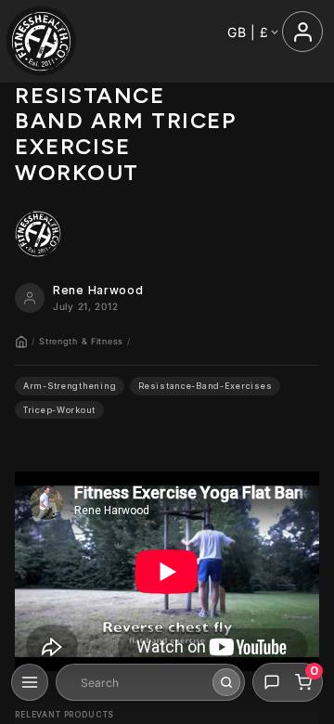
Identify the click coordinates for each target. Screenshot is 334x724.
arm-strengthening (69, 386)
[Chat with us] (272, 682)
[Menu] (29, 682)
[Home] (21, 341)
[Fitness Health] (41, 41)
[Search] (226, 682)
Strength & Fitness (81, 341)
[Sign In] (302, 31)
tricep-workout (59, 410)
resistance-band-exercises (205, 386)
